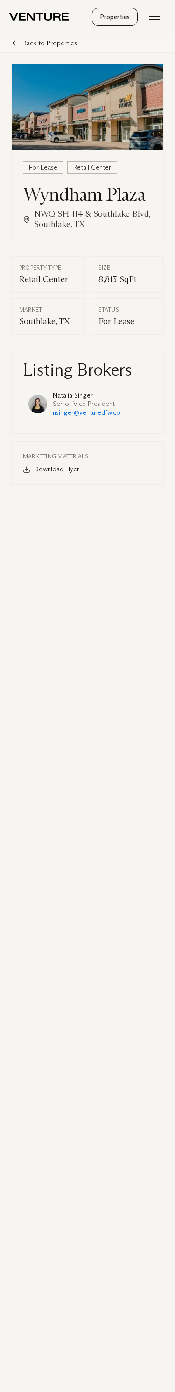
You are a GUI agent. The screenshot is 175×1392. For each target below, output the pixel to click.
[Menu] (154, 17)
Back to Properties (49, 43)
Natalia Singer (73, 395)
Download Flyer (56, 469)
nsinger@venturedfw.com (89, 413)
